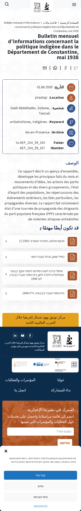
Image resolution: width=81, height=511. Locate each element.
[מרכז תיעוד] (42, 4)
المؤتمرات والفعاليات (20, 380)
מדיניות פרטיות (40, 505)
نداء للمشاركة (61, 390)
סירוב (40, 486)
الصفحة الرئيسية (69, 22)
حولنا (60, 380)
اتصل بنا (20, 390)
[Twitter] (76, 68)
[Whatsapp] (55, 68)
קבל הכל (40, 475)
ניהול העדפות (40, 497)
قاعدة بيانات (50, 22)
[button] (6, 451)
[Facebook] (65, 68)
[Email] (45, 68)
